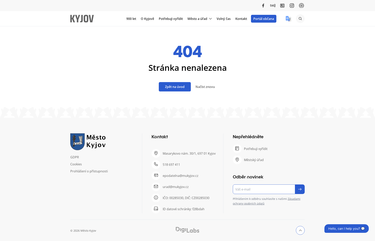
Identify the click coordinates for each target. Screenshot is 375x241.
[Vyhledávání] (300, 18)
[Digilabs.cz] (187, 230)
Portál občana (263, 19)
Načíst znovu (205, 87)
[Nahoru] (300, 230)
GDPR (74, 157)
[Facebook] (263, 5)
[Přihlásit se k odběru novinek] (300, 189)
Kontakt (241, 19)
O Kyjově (147, 19)
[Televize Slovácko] (273, 5)
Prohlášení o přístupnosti (89, 171)
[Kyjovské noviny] (282, 5)
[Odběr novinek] (269, 189)
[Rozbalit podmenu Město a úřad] (210, 18)
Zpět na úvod (175, 87)
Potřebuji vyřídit (171, 19)
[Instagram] (292, 5)
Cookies (76, 164)
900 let (131, 19)
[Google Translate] (288, 18)
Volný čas (224, 19)
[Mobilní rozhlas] (301, 5)
